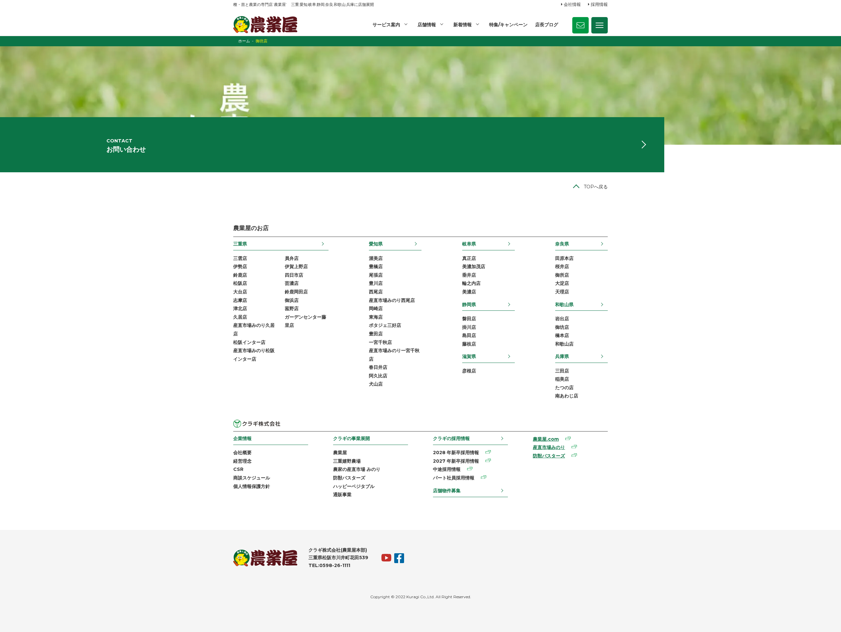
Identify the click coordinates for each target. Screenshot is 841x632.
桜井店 (562, 266)
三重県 (240, 244)
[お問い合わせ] (580, 25)
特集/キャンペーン (508, 25)
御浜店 (292, 300)
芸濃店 (292, 283)
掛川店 (469, 327)
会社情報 (572, 4)
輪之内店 (471, 283)
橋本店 (562, 335)
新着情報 (462, 25)
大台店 (240, 292)
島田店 (469, 335)
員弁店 (292, 258)
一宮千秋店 (380, 342)
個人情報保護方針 (251, 486)
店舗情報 (427, 25)
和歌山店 (564, 344)
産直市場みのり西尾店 (392, 300)
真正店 (469, 258)
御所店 (562, 275)
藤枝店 (469, 344)
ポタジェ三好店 (385, 325)
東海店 (376, 317)
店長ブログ (546, 25)
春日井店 (378, 367)
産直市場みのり (549, 447)
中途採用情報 (447, 469)
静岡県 (469, 304)
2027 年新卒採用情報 (456, 461)
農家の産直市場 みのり (356, 469)
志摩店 (240, 300)
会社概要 (242, 452)
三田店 (562, 371)
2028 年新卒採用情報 (456, 452)
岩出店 (562, 319)
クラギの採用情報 (451, 438)
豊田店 (376, 334)
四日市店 (294, 275)
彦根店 (469, 371)
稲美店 (562, 379)
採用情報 (599, 4)
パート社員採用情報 (453, 478)
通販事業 (342, 494)
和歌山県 (564, 304)
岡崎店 (376, 308)
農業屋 (340, 452)
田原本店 (564, 258)
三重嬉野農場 (347, 461)
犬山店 (376, 384)
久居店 (240, 317)
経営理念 (242, 461)
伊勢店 (240, 266)
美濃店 (469, 292)
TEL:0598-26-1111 (329, 565)
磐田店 (469, 319)
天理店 (562, 292)
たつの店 (564, 387)
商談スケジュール (251, 478)
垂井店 (469, 275)
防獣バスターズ (349, 478)
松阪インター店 (249, 342)
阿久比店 (378, 376)
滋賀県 (469, 356)
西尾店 (376, 292)
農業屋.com (546, 439)
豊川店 (376, 283)
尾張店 (376, 275)
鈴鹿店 (240, 275)
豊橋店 (376, 266)
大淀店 (562, 283)
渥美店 (376, 258)
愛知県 (376, 244)
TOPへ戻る (596, 187)
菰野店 (292, 308)
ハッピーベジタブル (354, 486)
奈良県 (562, 244)
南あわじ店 (566, 396)
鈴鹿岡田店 (296, 292)
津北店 (240, 308)
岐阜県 (469, 244)
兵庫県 (562, 356)
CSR (238, 469)
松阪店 (240, 283)
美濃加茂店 (473, 266)
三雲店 (240, 258)
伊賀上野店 (296, 266)
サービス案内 (386, 25)
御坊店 (562, 327)
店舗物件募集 (447, 491)
